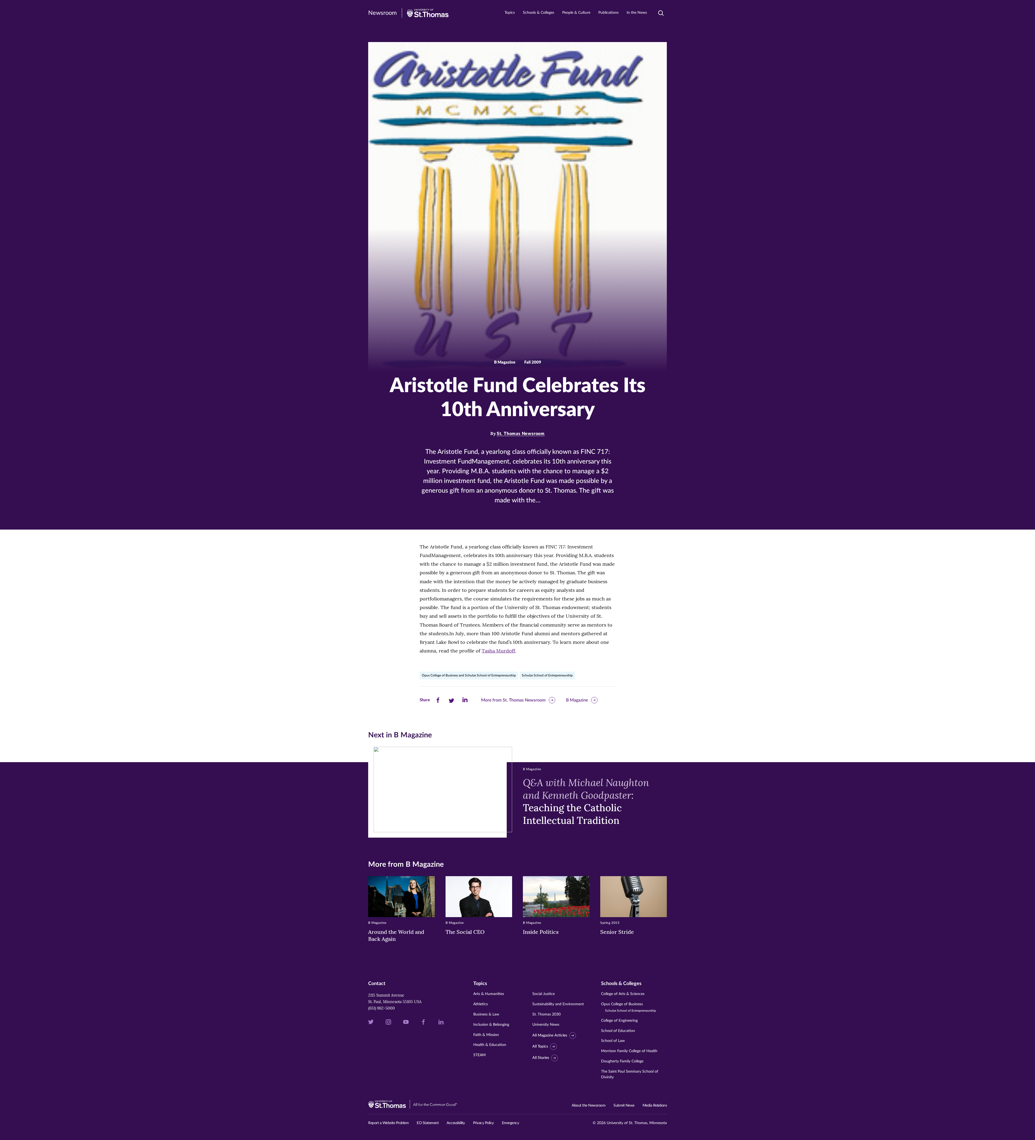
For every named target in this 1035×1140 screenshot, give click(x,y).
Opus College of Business (628, 1007)
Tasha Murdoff (498, 651)
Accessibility (456, 1123)
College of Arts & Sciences (622, 994)
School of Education (618, 1031)
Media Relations (655, 1105)
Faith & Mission (486, 1035)
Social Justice (543, 994)
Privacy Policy (483, 1123)
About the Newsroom (588, 1105)
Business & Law (486, 1014)
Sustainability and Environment (558, 1004)
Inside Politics (540, 931)
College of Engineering (619, 1020)
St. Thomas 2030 (546, 1014)
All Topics (540, 1046)
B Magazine (577, 700)
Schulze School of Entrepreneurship (547, 675)
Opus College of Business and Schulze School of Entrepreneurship (469, 675)
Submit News (623, 1105)
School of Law (613, 1041)
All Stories (540, 1058)
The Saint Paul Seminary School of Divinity (629, 1074)
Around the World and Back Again (396, 935)
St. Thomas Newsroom (521, 433)
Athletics (480, 1004)
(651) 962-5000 (381, 1008)
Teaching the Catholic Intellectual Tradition (586, 801)
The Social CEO (465, 931)
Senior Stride (617, 931)
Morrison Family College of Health (629, 1051)
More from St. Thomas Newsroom (513, 700)
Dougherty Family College (622, 1061)
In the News (637, 13)
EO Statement (428, 1123)
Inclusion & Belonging (491, 1025)
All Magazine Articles (549, 1035)
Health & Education (489, 1045)
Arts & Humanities (488, 994)
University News (545, 1025)
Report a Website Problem (388, 1123)
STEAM (479, 1055)
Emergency (510, 1123)
